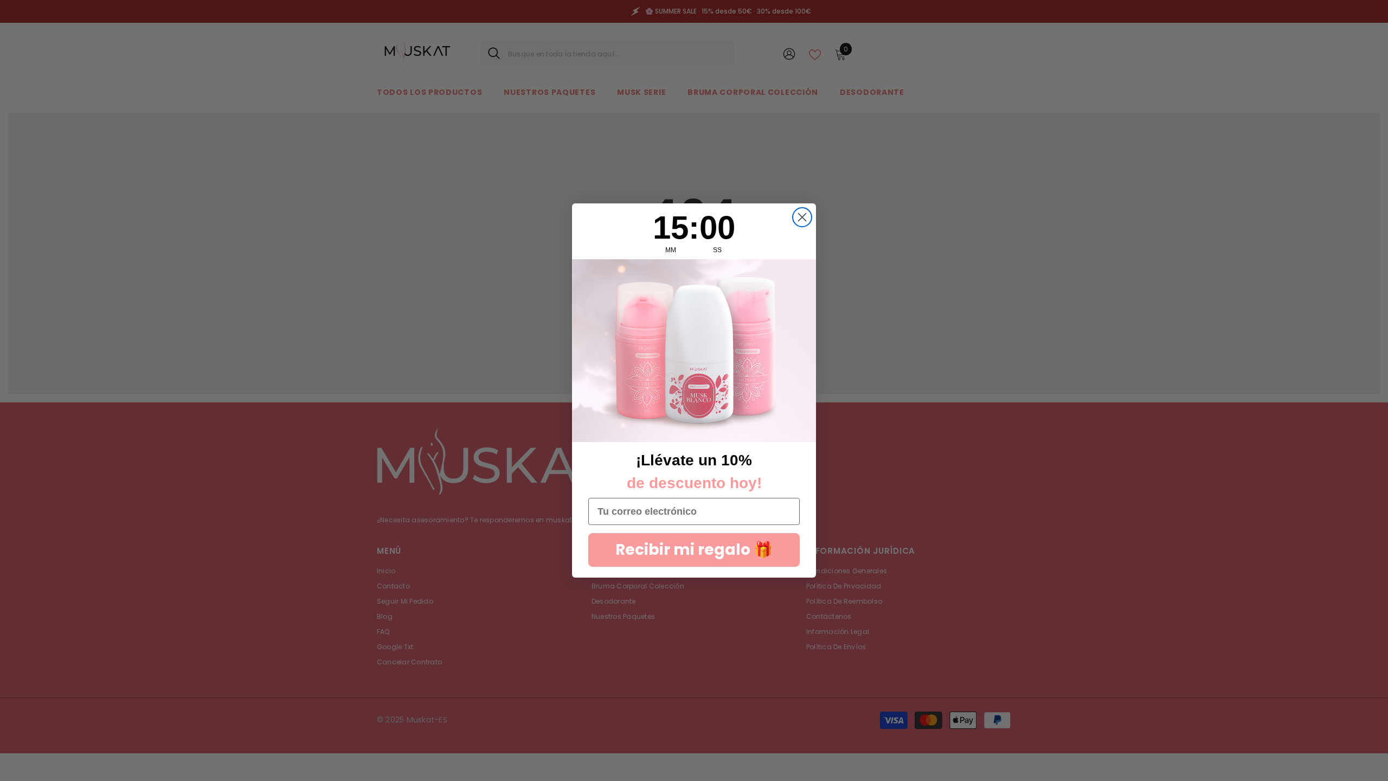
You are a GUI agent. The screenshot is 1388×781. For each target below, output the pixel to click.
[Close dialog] (802, 217)
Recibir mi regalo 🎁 (694, 549)
